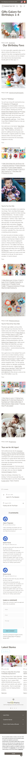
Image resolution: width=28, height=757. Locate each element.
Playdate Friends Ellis (16, 282)
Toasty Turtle (19, 368)
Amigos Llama (5, 284)
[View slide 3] (14, 708)
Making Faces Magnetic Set (8, 342)
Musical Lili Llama (8, 173)
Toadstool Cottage (12, 169)
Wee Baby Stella (8, 128)
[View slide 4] (16, 708)
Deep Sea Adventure (8, 165)
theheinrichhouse (14, 321)
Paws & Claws (11, 359)
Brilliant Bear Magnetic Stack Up (10, 111)
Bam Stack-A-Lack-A (8, 398)
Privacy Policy (11, 636)
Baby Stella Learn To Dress (10, 280)
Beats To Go (4, 282)
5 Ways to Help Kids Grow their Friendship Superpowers (10, 672)
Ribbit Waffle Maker (16, 402)
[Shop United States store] (22, 2)
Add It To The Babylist (12, 497)
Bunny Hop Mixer (10, 368)
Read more (3, 693)
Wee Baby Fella (17, 171)
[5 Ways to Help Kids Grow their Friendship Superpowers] (11, 661)
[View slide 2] (12, 708)
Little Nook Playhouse (16, 400)
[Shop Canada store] (25, 2)
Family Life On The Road (10, 506)
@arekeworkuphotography (16, 93)
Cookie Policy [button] (12, 747)
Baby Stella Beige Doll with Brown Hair (13, 163)
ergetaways (13, 442)
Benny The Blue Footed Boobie (15, 453)
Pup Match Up (5, 402)
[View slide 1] (11, 708)
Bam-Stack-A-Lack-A (13, 334)
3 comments (5, 489)
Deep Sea (6, 104)
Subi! (17, 241)
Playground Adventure (13, 286)
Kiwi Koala (6, 455)
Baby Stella (21, 126)
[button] (21, 755)
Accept (13, 753)
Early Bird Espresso (6, 370)
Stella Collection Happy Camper (10, 404)
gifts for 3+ (8, 372)
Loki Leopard (9, 406)
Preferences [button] (20, 749)
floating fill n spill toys (10, 119)
